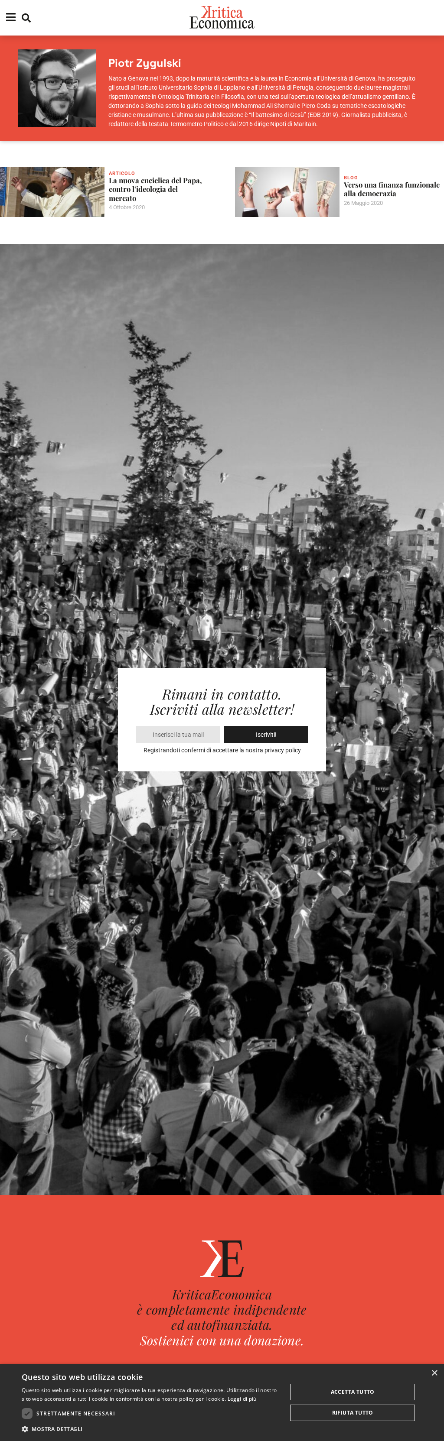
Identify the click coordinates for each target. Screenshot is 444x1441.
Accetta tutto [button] (353, 1392)
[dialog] (222, 1402)
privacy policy (282, 750)
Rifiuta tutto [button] (352, 1412)
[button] (150, 1429)
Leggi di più (242, 1398)
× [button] (434, 1373)
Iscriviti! (266, 734)
